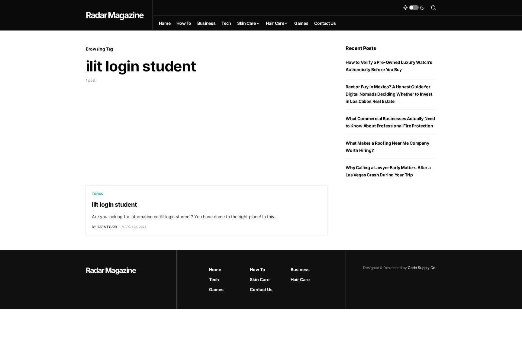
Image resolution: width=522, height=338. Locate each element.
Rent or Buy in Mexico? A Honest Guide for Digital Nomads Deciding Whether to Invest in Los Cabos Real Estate (389, 94)
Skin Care (259, 279)
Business (300, 269)
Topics (97, 193)
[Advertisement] (206, 128)
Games (216, 289)
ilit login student (114, 204)
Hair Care (300, 279)
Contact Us (261, 289)
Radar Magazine (114, 15)
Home (215, 269)
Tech (214, 279)
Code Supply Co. (422, 267)
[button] (414, 7)
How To (257, 269)
